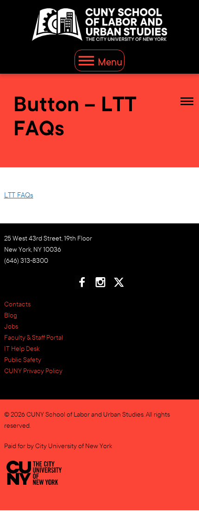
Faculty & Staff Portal (33, 337)
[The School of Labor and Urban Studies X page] (118, 284)
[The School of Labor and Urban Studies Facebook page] (82, 284)
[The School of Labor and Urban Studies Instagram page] (100, 284)
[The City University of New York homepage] (34, 478)
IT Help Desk (21, 348)
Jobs (11, 326)
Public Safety (22, 359)
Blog (10, 315)
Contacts (17, 304)
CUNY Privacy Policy (33, 370)
